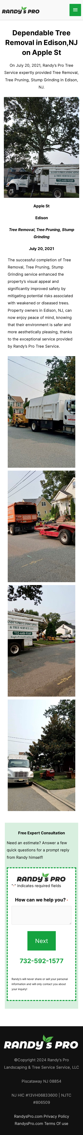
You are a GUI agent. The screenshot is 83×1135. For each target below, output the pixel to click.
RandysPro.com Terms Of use (41, 1123)
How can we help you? (41, 900)
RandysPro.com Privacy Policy (41, 1116)
